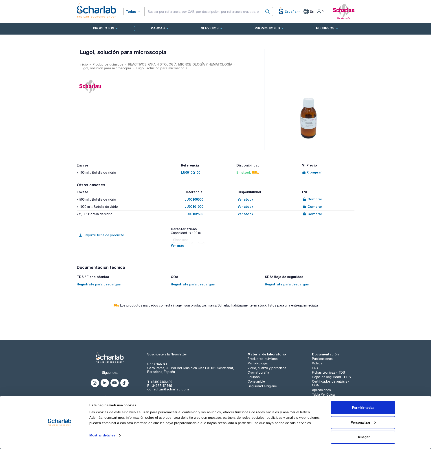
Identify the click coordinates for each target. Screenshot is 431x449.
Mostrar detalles (102, 435)
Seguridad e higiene (262, 386)
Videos (317, 363)
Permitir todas (363, 408)
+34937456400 (161, 382)
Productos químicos (263, 359)
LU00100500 (194, 199)
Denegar (363, 437)
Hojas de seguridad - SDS (331, 377)
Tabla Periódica (323, 394)
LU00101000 (194, 206)
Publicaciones (322, 359)
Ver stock (245, 199)
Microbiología (258, 363)
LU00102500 (194, 214)
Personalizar (360, 422)
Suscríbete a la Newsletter (167, 354)
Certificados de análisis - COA (331, 383)
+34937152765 (161, 386)
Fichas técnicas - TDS (328, 372)
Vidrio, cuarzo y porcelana (267, 368)
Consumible (256, 381)
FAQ (315, 368)
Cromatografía (258, 372)
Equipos (254, 377)
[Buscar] (267, 11)
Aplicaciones (321, 390)
